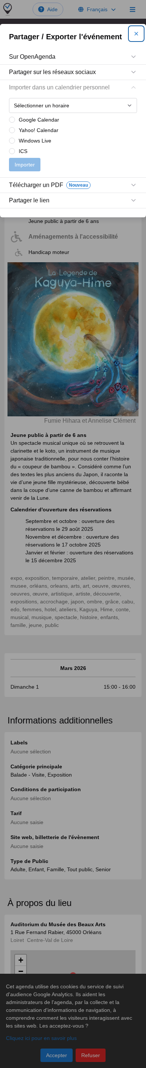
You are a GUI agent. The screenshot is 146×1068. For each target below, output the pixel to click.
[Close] (136, 33)
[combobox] (73, 105)
